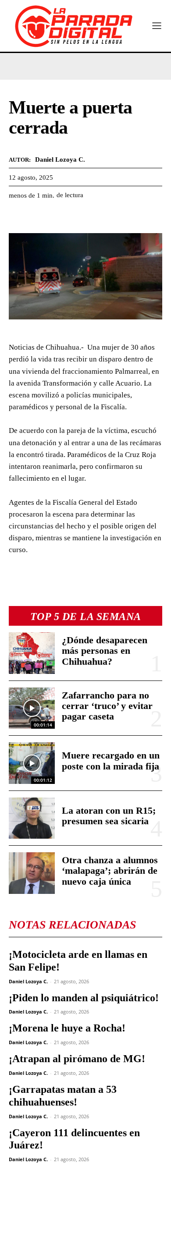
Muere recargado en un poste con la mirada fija (111, 760)
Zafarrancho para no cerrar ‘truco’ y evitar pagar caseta (107, 706)
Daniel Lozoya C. (28, 981)
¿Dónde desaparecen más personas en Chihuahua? (104, 650)
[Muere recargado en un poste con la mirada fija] (32, 763)
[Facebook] (17, 217)
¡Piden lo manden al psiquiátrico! (84, 997)
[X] (37, 217)
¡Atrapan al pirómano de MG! (77, 1058)
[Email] (98, 217)
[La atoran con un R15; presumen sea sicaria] (32, 818)
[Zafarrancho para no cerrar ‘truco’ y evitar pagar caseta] (32, 708)
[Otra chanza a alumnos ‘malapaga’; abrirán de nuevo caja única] (32, 873)
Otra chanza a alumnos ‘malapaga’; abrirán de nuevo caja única (110, 870)
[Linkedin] (78, 217)
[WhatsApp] (58, 217)
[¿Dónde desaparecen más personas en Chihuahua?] (32, 653)
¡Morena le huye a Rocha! (67, 1028)
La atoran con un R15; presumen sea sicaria (109, 815)
